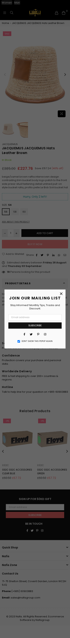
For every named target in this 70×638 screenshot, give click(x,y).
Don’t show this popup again (37, 341)
